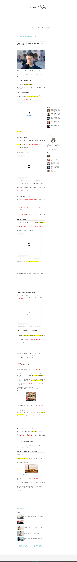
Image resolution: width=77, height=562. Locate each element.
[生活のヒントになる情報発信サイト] (38, 3)
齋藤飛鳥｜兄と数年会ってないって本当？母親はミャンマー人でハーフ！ (34, 527)
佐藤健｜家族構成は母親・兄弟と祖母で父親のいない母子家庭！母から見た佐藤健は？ (55, 118)
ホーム (22, 27)
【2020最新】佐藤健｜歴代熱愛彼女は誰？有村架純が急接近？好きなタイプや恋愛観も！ (55, 110)
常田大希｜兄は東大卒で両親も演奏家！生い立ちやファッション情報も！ (55, 114)
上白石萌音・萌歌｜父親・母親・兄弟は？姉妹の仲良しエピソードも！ (55, 126)
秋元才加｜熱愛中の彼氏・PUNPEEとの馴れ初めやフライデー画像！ (34, 533)
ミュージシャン (54, 27)
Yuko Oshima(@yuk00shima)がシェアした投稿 (24, 326)
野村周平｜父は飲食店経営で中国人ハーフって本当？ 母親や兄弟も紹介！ (55, 160)
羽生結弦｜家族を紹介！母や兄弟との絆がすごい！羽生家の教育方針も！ (55, 156)
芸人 (43, 27)
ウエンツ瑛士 (20, 508)
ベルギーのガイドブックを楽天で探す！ (23, 474)
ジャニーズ (27, 27)
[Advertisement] (38, 20)
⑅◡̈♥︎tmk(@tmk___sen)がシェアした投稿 (24, 258)
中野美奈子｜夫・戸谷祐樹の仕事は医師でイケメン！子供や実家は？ (34, 516)
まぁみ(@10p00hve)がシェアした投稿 (24, 180)
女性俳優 (38, 27)
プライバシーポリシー (20, 557)
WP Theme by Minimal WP (42, 561)
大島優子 (23, 508)
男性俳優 (33, 27)
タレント (47, 27)
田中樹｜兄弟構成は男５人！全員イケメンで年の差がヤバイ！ (55, 122)
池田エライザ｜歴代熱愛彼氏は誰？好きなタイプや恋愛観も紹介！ (55, 167)
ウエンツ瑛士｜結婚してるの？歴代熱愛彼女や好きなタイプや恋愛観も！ (29, 36)
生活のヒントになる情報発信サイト (35, 561)
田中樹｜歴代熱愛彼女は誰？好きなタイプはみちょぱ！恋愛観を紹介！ (55, 163)
